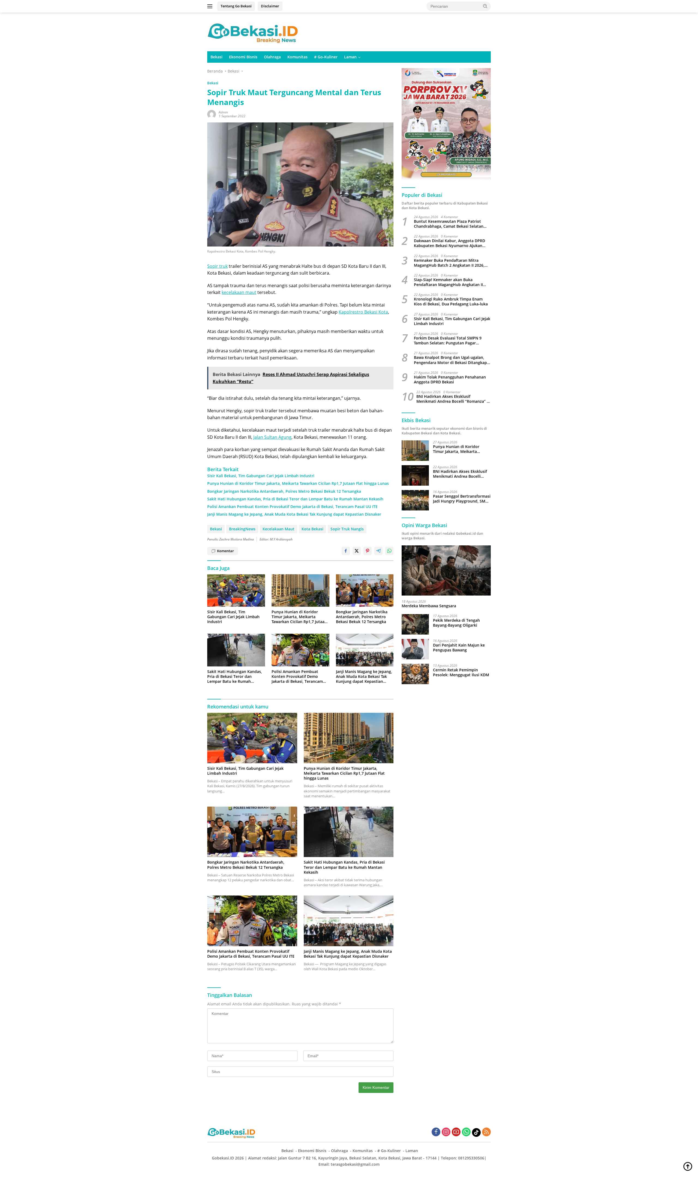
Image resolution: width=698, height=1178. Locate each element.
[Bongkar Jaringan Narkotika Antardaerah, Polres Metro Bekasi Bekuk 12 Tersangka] (365, 590)
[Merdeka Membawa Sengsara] (446, 570)
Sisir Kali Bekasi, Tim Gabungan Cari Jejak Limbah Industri (260, 475)
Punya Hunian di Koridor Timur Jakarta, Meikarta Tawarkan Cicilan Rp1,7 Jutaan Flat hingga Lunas (298, 483)
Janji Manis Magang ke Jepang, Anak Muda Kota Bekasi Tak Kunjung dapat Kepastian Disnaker (294, 514)
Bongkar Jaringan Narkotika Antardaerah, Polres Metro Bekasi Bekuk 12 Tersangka (284, 491)
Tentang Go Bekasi (236, 6)
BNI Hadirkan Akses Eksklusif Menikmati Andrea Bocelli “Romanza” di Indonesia (453, 399)
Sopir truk (217, 266)
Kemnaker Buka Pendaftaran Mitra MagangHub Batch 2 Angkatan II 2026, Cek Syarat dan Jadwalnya (449, 263)
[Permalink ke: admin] (211, 113)
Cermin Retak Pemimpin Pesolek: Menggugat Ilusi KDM (461, 672)
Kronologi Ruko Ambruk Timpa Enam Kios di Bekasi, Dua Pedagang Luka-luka (451, 301)
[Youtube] (456, 1132)
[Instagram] (446, 1132)
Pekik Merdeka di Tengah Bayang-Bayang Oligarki (456, 623)
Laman (350, 56)
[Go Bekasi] (253, 31)
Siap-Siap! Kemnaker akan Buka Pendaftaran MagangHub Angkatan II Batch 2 (448, 282)
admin (223, 112)
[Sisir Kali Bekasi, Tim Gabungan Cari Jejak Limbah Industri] (236, 590)
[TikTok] (476, 1132)
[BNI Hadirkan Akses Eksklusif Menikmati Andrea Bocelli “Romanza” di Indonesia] (415, 475)
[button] (485, 6)
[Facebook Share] (346, 551)
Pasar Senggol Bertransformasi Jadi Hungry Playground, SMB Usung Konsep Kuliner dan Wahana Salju (462, 499)
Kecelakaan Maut (278, 528)
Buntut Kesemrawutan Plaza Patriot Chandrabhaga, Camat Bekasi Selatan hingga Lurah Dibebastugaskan (448, 224)
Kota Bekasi (312, 528)
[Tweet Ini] (357, 551)
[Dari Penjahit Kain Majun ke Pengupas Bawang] (415, 649)
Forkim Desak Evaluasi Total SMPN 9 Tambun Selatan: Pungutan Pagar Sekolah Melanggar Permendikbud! (448, 340)
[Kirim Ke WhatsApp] (389, 551)
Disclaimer (270, 6)
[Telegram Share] (378, 551)
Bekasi (216, 56)
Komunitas (297, 56)
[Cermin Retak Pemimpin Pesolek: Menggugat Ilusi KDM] (415, 674)
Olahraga (272, 56)
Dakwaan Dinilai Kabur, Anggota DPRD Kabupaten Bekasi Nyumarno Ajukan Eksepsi (449, 243)
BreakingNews (242, 528)
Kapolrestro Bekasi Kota (363, 312)
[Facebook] (436, 1132)
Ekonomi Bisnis (243, 56)
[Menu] (211, 6)
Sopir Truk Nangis (347, 528)
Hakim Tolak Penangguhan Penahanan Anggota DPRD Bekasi (450, 379)
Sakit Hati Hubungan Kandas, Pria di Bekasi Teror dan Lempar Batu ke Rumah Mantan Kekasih (295, 499)
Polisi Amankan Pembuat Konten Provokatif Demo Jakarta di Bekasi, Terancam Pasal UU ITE (292, 506)
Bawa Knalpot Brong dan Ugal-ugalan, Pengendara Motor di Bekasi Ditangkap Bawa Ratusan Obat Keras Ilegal (450, 360)
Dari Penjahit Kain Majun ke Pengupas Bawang (459, 648)
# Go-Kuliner (326, 56)
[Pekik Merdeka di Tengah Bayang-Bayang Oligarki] (415, 624)
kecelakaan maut (239, 292)
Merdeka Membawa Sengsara (429, 605)
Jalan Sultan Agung (272, 437)
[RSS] (486, 1132)
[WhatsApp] (466, 1132)
